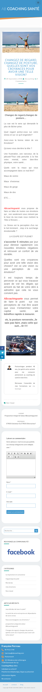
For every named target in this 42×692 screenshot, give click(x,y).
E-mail (9, 492)
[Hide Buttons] (1, 360)
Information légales (9, 675)
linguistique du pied (12, 579)
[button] (8, 453)
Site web (9, 502)
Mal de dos (9, 583)
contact (14, 685)
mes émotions (11, 587)
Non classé (10, 403)
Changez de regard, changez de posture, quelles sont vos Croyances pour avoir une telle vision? (20, 632)
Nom (8, 482)
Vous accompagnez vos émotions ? (18, 620)
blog (21, 685)
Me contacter (6, 679)
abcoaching (29, 79)
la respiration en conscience (15, 575)
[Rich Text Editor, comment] (21, 467)
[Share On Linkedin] (2, 357)
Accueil (5, 685)
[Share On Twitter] (2, 352)
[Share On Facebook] (2, 348)
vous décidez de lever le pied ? (16, 609)
